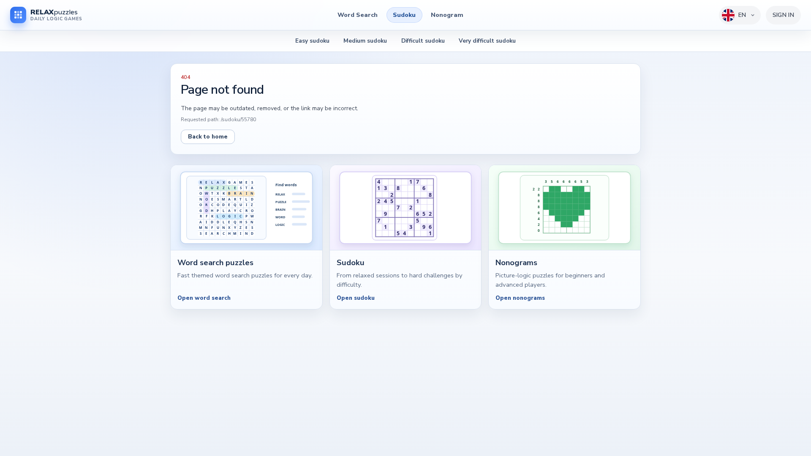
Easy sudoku (312, 41)
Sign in (783, 15)
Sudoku (404, 15)
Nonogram (447, 15)
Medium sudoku (365, 41)
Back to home (208, 137)
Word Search (357, 15)
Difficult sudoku (423, 41)
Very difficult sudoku (487, 41)
